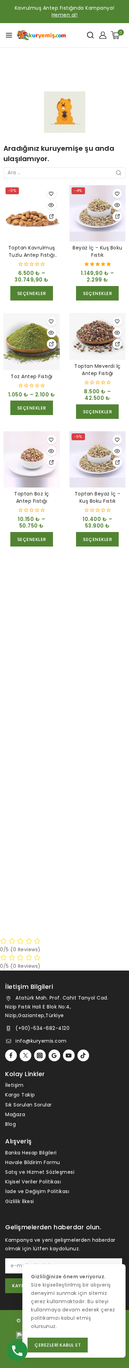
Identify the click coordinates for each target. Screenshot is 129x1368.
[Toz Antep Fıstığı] (31, 341)
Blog (10, 1124)
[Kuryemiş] (41, 35)
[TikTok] (83, 1055)
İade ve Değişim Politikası (37, 1191)
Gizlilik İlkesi (19, 1201)
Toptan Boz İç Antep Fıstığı (31, 497)
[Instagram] (40, 1055)
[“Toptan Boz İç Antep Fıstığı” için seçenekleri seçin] (51, 462)
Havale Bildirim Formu (32, 1162)
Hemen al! (65, 14)
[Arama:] (64, 172)
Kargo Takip (20, 1094)
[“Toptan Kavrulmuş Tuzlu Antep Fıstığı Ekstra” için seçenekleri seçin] (51, 216)
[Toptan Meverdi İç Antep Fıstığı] (97, 336)
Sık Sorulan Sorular (28, 1104)
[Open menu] (9, 35)
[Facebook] (11, 1055)
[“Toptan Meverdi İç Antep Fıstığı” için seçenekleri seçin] (117, 344)
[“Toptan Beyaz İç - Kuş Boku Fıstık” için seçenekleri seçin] (117, 462)
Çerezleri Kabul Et (57, 1345)
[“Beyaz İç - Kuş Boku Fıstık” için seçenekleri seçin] (117, 216)
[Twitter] (25, 1055)
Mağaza (15, 1114)
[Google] (54, 1055)
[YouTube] (69, 1055)
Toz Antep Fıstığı (32, 376)
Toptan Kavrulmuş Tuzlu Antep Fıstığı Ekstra (31, 255)
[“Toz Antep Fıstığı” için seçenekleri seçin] (51, 344)
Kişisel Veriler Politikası (33, 1181)
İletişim (14, 1085)
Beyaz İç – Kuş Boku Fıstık (97, 251)
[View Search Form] (90, 35)
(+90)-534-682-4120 (42, 1028)
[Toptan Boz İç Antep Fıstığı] (31, 459)
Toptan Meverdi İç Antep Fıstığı (97, 370)
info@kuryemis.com (41, 1040)
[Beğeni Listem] (51, 193)
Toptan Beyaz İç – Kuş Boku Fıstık (98, 497)
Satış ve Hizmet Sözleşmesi (39, 1172)
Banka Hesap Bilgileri (31, 1152)
